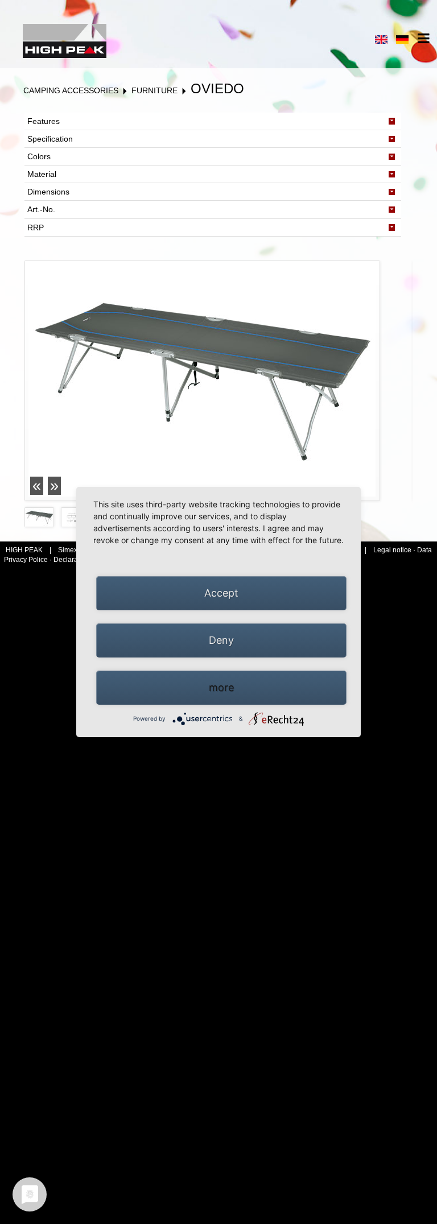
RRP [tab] (35, 227)
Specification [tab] (50, 138)
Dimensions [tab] (48, 191)
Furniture (154, 90)
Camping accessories (70, 90)
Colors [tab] (39, 156)
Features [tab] (43, 121)
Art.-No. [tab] (41, 209)
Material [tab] (41, 174)
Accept (221, 593)
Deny (221, 640)
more (221, 687)
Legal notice (393, 550)
